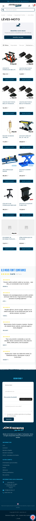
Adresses (5, 470)
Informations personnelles (10, 462)
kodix (18, 518)
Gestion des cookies (25, 515)
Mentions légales (7, 450)
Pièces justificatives (8, 472)
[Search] (3, 9)
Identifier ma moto (18, 37)
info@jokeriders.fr (10, 490)
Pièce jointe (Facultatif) (10, 397)
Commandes (6, 465)
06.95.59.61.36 (25, 1)
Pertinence (30, 45)
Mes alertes (6, 475)
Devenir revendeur (8, 453)
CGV (4, 445)
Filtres (5, 45)
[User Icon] (30, 6)
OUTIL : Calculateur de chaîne (11, 455)
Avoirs (4, 467)
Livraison (5, 448)
